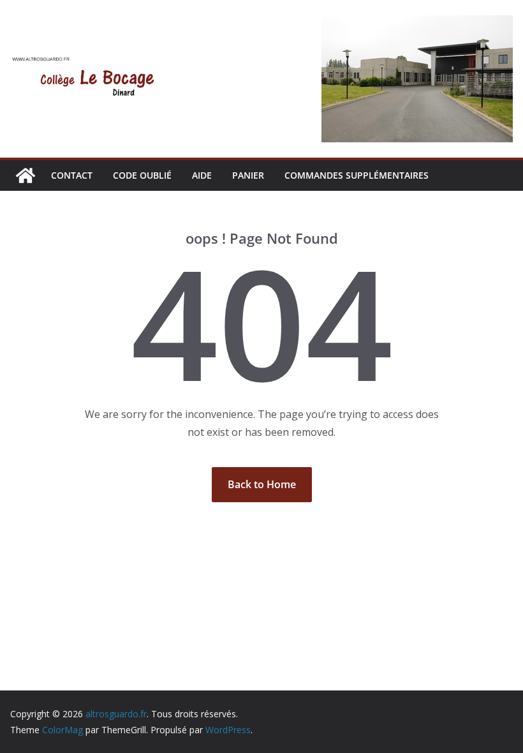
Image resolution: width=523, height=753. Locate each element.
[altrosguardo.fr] (25, 175)
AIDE (202, 175)
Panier (248, 175)
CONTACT (71, 175)
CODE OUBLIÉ (142, 175)
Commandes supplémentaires (356, 175)
